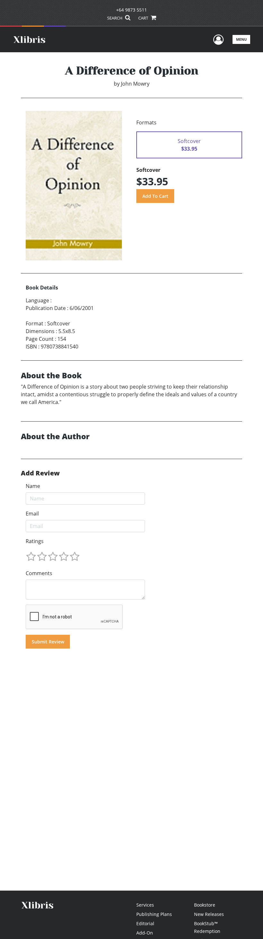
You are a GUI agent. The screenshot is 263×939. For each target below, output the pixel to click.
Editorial (145, 923)
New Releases (209, 914)
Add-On (144, 933)
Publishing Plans (154, 914)
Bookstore (204, 905)
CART (143, 18)
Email (32, 513)
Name (33, 486)
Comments (39, 573)
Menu (241, 39)
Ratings (35, 541)
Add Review (40, 473)
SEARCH (115, 18)
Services (145, 905)
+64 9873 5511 (131, 10)
